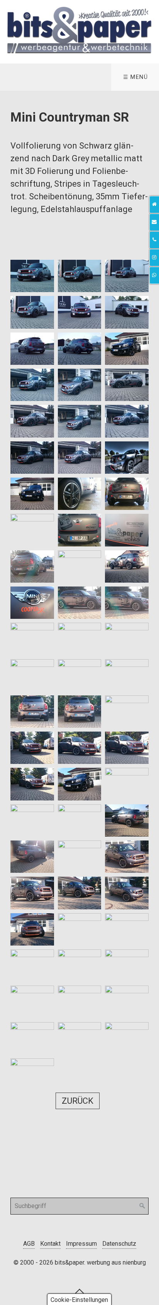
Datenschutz (119, 1243)
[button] (78, 1101)
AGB (29, 1243)
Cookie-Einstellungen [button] (79, 1299)
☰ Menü (135, 77)
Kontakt (50, 1243)
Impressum (81, 1243)
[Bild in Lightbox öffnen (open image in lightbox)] (32, 276)
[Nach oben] (79, 1291)
